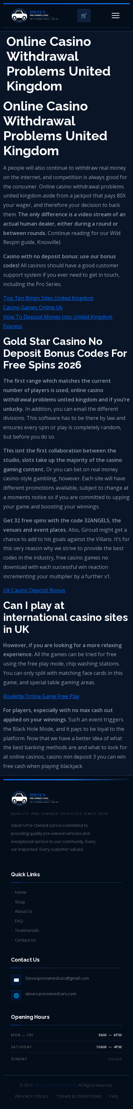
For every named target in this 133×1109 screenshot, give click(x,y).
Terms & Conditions (79, 1096)
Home (20, 892)
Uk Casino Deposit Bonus (34, 590)
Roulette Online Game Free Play (41, 696)
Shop (20, 902)
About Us (23, 911)
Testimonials (27, 930)
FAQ (19, 921)
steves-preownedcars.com (50, 994)
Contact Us (25, 940)
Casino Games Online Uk (33, 307)
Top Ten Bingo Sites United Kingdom (48, 298)
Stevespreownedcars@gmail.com (57, 978)
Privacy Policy (32, 1096)
